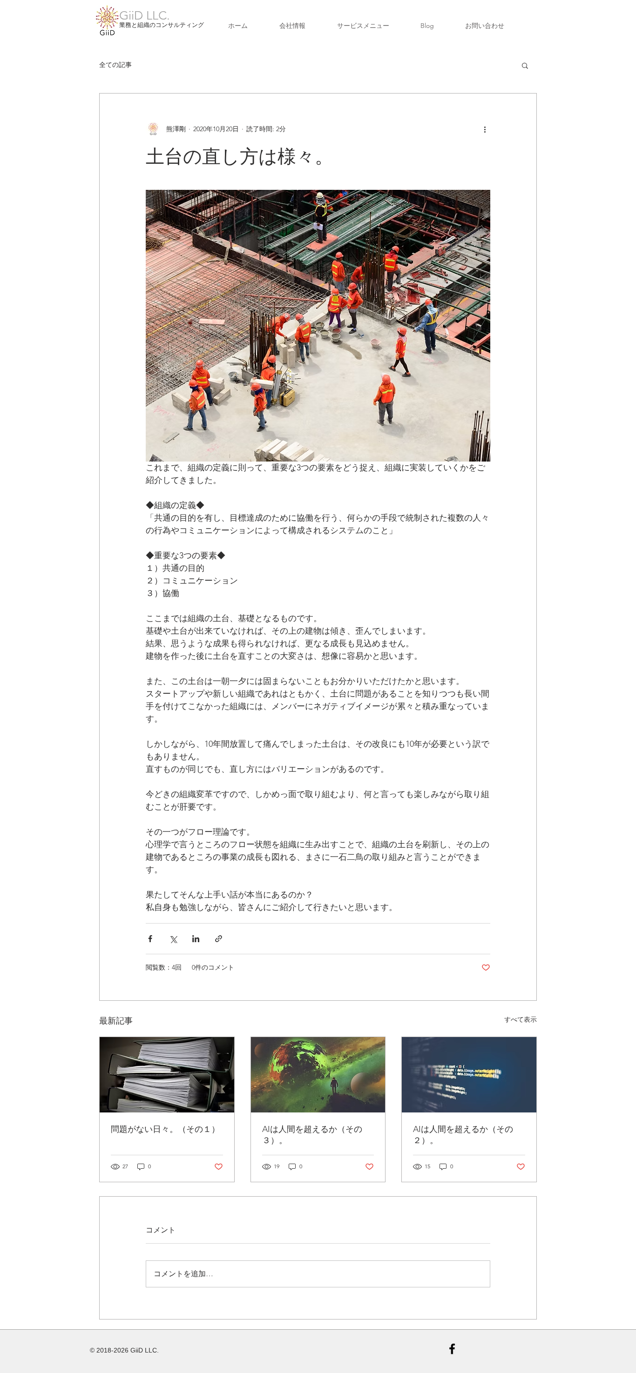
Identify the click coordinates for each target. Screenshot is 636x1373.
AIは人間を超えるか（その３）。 (312, 1134)
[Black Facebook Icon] (452, 1349)
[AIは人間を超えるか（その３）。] (318, 1074)
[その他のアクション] (484, 128)
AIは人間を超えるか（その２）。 (463, 1134)
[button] (525, 65)
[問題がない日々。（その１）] (167, 1074)
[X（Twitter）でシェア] (173, 938)
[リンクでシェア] (218, 938)
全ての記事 (115, 64)
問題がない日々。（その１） (165, 1129)
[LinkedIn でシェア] (195, 938)
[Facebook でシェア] (150, 938)
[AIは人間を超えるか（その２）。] (469, 1074)
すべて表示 (520, 1019)
